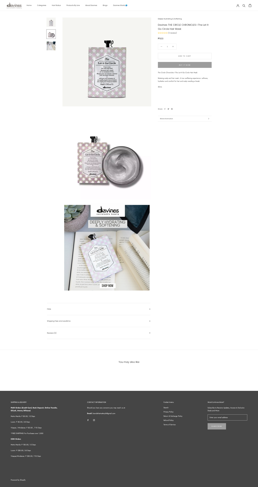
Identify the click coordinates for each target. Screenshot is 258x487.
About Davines (91, 5)
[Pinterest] (172, 109)
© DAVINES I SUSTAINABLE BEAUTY (22, 477)
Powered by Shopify (18, 480)
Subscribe (217, 426)
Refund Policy (169, 420)
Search (166, 407)
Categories (41, 5)
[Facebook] (165, 109)
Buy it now (185, 65)
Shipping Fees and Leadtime (58, 321)
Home (29, 5)
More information (166, 119)
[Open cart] (250, 5)
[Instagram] (94, 419)
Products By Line (73, 5)
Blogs (105, 5)
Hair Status (56, 5)
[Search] (244, 5)
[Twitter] (168, 109)
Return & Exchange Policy (173, 416)
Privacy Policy (168, 412)
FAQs (49, 309)
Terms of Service (170, 424)
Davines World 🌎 (120, 5)
